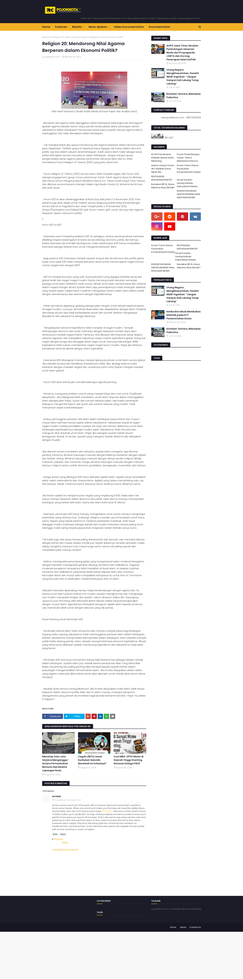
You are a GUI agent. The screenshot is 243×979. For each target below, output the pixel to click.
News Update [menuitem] (98, 27)
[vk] (195, 216)
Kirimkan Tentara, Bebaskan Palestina (183, 95)
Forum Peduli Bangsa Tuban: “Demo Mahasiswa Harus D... (188, 157)
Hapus (63, 834)
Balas (55, 834)
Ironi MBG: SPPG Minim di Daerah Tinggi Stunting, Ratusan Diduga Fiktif (128, 760)
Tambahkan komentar (65, 849)
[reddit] (169, 216)
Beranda (46, 37)
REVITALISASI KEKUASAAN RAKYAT (161, 178)
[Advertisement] (99, 955)
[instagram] (156, 226)
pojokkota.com (52, 56)
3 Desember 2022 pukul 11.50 (68, 800)
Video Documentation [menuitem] (129, 27)
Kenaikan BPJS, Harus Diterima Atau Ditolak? (163, 186)
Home (173, 927)
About (183, 927)
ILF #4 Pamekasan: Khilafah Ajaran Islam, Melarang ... (162, 157)
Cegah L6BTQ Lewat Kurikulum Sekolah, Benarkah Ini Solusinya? (92, 760)
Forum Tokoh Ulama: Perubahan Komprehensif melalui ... (189, 170)
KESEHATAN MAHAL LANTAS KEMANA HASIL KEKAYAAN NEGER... (188, 194)
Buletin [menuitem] (77, 27)
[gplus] (156, 216)
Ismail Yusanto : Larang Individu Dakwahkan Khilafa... (188, 183)
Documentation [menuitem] (159, 27)
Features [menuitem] (61, 27)
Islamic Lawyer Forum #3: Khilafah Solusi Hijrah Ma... (162, 169)
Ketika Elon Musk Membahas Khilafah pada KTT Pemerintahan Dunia (183, 315)
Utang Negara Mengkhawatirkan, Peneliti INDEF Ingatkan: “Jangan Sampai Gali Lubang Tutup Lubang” (182, 76)
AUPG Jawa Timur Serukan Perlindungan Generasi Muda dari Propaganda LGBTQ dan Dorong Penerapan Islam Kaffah (182, 52)
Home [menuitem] (46, 27)
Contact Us (195, 927)
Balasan (58, 839)
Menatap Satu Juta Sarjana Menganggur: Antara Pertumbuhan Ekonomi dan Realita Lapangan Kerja (55, 763)
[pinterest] (182, 216)
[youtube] (169, 226)
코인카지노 (107, 811)
